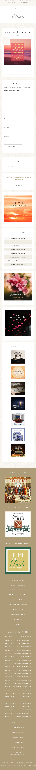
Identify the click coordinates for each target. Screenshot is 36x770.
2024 (6, 643)
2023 (6, 647)
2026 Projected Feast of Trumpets (18, 261)
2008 (6, 696)
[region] (18, 490)
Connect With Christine (18, 614)
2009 (6, 693)
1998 (6, 716)
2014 (6, 677)
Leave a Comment (18, 70)
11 (28, 640)
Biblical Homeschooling (18, 747)
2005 (6, 706)
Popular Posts (18, 600)
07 (21, 637)
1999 (6, 713)
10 (27, 640)
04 (15, 637)
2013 (6, 680)
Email (6, 128)
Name (6, 119)
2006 (6, 703)
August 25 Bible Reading (18, 253)
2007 (6, 700)
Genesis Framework (29, 765)
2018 (6, 663)
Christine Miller (20, 762)
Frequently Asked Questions (18, 604)
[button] (18, 490)
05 (17, 637)
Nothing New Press (18, 732)
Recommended (18, 619)
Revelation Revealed (18, 737)
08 (23, 637)
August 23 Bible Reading (18, 264)
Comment (7, 95)
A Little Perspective (18, 15)
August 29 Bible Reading (18, 238)
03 (13, 637)
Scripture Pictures (18, 590)
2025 (6, 640)
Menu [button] (19, 8)
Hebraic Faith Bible (18, 742)
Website (6, 136)
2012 (6, 683)
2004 (6, 710)
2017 (6, 667)
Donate (18, 624)
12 (30, 640)
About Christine (18, 609)
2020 (6, 657)
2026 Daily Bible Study (18, 585)
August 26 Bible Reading (18, 249)
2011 (6, 686)
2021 (6, 653)
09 (25, 640)
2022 (6, 650)
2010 (6, 690)
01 (9, 637)
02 (11, 637)
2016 (6, 670)
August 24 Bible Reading (18, 257)
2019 (6, 660)
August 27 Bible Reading (18, 246)
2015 (6, 673)
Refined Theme (16, 765)
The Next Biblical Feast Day (18, 595)
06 (19, 637)
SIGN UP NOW (18, 185)
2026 (6, 637)
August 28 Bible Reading (18, 242)
